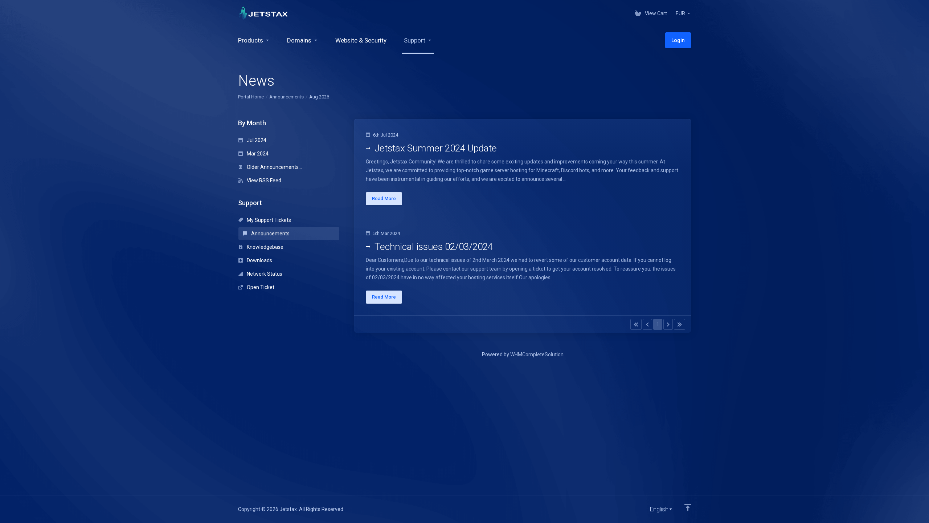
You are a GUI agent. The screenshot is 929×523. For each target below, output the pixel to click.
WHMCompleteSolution (537, 354)
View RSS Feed (263, 180)
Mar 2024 (257, 154)
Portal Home (251, 97)
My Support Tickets (268, 220)
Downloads (259, 260)
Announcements (286, 97)
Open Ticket (260, 287)
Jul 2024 (256, 140)
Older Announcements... (274, 167)
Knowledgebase (264, 247)
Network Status (264, 274)
